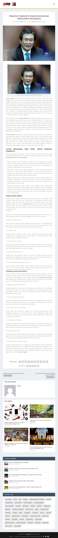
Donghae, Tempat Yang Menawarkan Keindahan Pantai (23, 468)
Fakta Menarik (9, 506)
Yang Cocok (8, 526)
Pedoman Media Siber (36, 536)
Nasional (34, 21)
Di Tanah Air (18, 502)
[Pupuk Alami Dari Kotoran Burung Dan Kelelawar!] (42, 411)
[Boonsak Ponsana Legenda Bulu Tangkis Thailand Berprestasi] (6, 488)
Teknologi (45, 516)
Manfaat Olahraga (18, 509)
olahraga (27, 512)
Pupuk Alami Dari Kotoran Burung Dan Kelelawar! (40, 420)
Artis (15, 499)
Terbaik (7, 519)
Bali (20, 499)
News (20, 512)
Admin (21, 21)
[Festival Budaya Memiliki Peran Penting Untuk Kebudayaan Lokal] (42, 436)
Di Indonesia (8, 502)
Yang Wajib (17, 526)
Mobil (37, 509)
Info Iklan (16, 536)
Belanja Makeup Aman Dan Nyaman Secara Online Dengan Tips (14, 423)
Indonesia (25, 506)
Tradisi (22, 519)
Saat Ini (48, 512)
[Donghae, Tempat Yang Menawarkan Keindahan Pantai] (6, 469)
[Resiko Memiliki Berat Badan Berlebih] (6, 463)
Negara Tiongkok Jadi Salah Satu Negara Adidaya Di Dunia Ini (16, 444)
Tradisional (29, 519)
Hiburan (18, 506)
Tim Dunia (15, 519)
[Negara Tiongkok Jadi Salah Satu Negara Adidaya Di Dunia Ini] (16, 434)
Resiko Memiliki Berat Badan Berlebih (19, 462)
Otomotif (35, 512)
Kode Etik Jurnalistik (24, 536)
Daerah (17, 470)
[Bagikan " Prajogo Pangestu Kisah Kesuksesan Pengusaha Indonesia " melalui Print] (46, 361)
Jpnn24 (29, 534)
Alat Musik (8, 499)
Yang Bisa (45, 522)
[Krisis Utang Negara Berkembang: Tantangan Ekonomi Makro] (6, 476)
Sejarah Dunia (16, 516)
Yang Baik (38, 522)
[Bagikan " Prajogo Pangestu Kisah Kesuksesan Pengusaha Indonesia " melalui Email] (43, 361)
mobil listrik (44, 509)
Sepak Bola (25, 516)
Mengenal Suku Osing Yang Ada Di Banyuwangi (21, 481)
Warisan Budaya (9, 522)
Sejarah (7, 516)
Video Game (38, 519)
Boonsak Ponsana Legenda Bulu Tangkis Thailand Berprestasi (25, 487)
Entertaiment (28, 502)
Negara (15, 512)
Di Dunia (48, 499)
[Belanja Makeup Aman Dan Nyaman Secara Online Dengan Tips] (16, 412)
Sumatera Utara (35, 516)
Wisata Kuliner (21, 522)
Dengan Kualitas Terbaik (37, 499)
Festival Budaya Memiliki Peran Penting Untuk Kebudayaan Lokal (41, 447)
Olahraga (17, 464)
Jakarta (39, 506)
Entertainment (39, 502)
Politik (16, 476)
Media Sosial (29, 509)
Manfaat (7, 509)
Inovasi (33, 506)
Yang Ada (30, 522)
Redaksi (11, 536)
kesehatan (47, 506)
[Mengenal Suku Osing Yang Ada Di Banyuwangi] (6, 482)
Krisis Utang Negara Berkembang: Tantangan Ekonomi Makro (25, 474)
